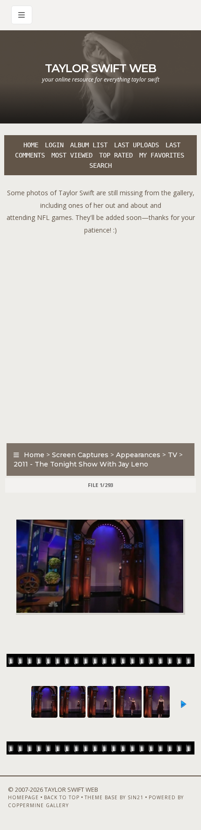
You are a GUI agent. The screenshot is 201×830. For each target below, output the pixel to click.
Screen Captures (80, 455)
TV (172, 455)
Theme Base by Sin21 (114, 797)
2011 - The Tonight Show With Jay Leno (81, 464)
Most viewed (72, 155)
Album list (89, 145)
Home (30, 145)
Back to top (61, 797)
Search (100, 165)
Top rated (116, 155)
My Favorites (161, 155)
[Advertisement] (100, 336)
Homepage (23, 797)
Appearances (138, 455)
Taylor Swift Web (100, 68)
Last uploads (136, 145)
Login (54, 145)
